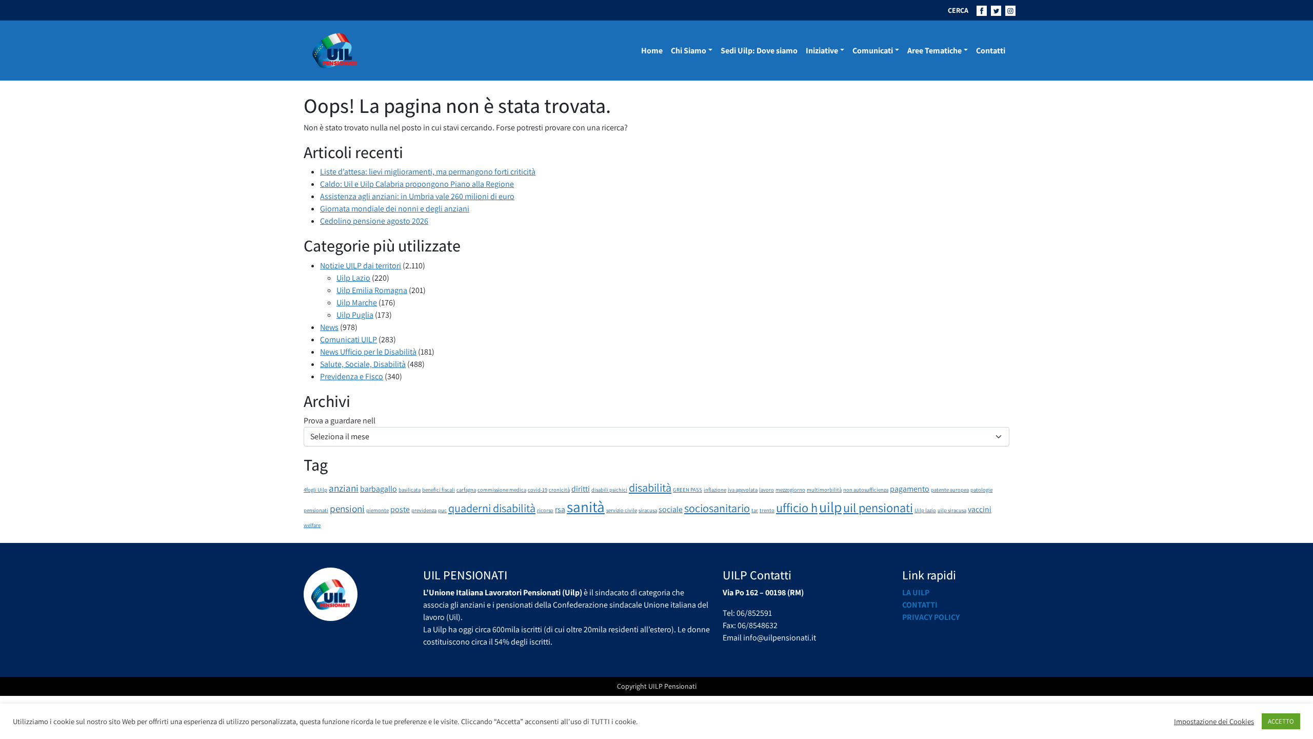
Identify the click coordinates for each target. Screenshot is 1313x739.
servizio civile (621, 510)
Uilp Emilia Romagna (371, 290)
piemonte (377, 510)
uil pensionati (878, 507)
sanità (586, 506)
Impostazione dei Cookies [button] (1214, 721)
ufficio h (797, 507)
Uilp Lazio (353, 278)
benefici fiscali (438, 489)
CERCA (958, 10)
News (329, 327)
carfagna (466, 489)
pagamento (909, 488)
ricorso (545, 510)
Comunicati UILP (348, 339)
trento (767, 510)
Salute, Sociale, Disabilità (363, 364)
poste (400, 509)
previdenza (423, 510)
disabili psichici (609, 489)
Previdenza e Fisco (351, 376)
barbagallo (378, 488)
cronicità (559, 489)
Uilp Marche (356, 302)
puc (442, 510)
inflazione (715, 489)
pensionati (316, 510)
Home (652, 50)
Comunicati (872, 50)
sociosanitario (717, 507)
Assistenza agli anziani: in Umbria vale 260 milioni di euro (417, 196)
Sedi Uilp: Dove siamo (759, 50)
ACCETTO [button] (1281, 721)
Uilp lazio (925, 510)
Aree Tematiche (934, 50)
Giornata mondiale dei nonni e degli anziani (394, 208)
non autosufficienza (865, 489)
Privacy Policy (931, 617)
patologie (981, 489)
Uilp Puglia (354, 314)
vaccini (979, 509)
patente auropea (950, 489)
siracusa (648, 510)
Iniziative (822, 50)
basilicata (410, 489)
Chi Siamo (688, 50)
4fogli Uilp (315, 489)
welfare (312, 525)
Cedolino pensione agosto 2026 (374, 221)
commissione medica (502, 489)
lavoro (766, 489)
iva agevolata (743, 489)
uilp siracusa (952, 510)
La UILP (915, 592)
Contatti (990, 50)
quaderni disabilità (491, 507)
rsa (560, 509)
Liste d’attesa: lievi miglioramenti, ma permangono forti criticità (427, 171)
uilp (830, 507)
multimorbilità (824, 489)
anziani (344, 488)
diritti (580, 488)
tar (754, 510)
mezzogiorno (790, 489)
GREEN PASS (687, 489)
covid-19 (537, 489)
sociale (671, 509)
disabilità (650, 487)
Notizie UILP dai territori (360, 265)
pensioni (347, 508)
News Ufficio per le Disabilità (368, 351)
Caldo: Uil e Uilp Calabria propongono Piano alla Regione (417, 184)
